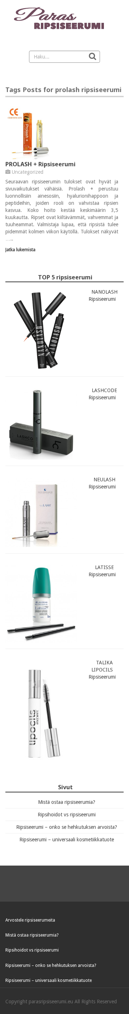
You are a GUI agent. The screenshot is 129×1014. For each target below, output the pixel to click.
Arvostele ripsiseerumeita (30, 920)
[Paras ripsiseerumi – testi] (64, 18)
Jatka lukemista (20, 249)
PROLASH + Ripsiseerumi (40, 164)
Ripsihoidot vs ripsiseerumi (67, 814)
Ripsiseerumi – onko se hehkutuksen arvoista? (66, 827)
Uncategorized (27, 172)
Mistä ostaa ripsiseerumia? (66, 802)
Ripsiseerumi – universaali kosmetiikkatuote (66, 839)
